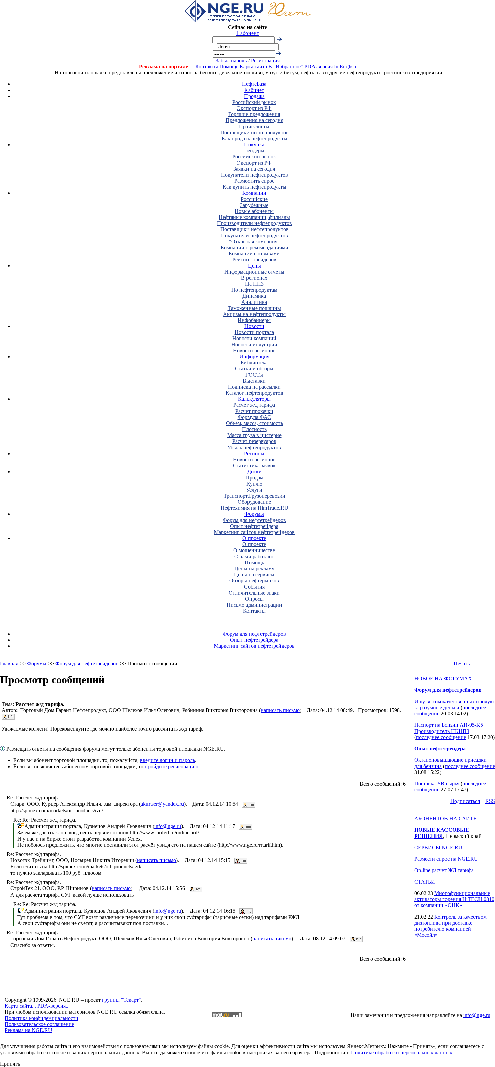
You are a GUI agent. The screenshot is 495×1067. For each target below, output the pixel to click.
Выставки (254, 381)
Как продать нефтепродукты (254, 138)
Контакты (206, 66)
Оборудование (254, 502)
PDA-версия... (53, 1006)
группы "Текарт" (121, 1000)
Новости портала (254, 332)
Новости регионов (254, 350)
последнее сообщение (441, 737)
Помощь (228, 66)
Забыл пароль (231, 60)
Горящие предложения (254, 114)
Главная (9, 663)
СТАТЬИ (424, 882)
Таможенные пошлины (254, 308)
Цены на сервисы (254, 574)
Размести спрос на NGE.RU (446, 859)
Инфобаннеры (254, 320)
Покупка (254, 144)
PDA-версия (318, 66)
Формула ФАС (254, 417)
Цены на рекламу (254, 568)
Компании (254, 193)
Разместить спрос (254, 181)
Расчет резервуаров (254, 441)
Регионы (254, 453)
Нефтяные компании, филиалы (254, 217)
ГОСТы (254, 375)
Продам (254, 478)
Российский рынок (254, 102)
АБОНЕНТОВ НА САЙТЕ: (446, 818)
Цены (254, 266)
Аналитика (254, 302)
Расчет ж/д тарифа (254, 405)
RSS (490, 801)
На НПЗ (254, 284)
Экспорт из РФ (254, 108)
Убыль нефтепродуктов (254, 447)
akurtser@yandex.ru (162, 804)
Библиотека (254, 362)
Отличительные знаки (254, 593)
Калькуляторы (254, 399)
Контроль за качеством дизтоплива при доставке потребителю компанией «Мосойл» (450, 926)
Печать (462, 663)
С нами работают (254, 556)
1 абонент (247, 33)
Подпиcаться (465, 801)
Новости (254, 326)
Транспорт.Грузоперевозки (254, 496)
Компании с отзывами (254, 253)
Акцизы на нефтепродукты (254, 314)
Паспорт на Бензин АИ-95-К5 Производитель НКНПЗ (448, 728)
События (254, 587)
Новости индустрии (254, 344)
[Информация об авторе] (8, 716)
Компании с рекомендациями (254, 247)
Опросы (254, 599)
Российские (254, 199)
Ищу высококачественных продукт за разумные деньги (454, 704)
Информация (254, 356)
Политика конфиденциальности (41, 1018)
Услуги (254, 490)
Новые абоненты (254, 211)
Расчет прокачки (254, 411)
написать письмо (280, 710)
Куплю (254, 484)
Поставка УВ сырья (436, 783)
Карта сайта (253, 66)
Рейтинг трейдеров (254, 259)
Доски (254, 471)
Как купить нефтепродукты (254, 187)
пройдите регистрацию (171, 766)
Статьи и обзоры (254, 368)
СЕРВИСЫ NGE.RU (438, 847)
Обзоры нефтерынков (254, 580)
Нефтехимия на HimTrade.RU (254, 508)
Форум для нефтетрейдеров (254, 520)
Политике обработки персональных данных (401, 1052)
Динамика (254, 296)
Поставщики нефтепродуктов (254, 132)
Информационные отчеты (254, 272)
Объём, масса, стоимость (254, 423)
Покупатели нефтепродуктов (254, 175)
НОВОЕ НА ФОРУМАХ (443, 678)
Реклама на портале (163, 66)
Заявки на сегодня (254, 169)
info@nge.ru (167, 826)
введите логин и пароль (167, 760)
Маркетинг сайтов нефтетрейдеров (254, 532)
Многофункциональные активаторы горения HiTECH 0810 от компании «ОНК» (454, 899)
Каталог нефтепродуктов (254, 393)
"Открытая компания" (254, 241)
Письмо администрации (254, 605)
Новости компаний (254, 338)
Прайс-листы (254, 126)
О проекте (254, 538)
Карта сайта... (20, 1006)
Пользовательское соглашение (39, 1024)
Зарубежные (254, 205)
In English (345, 66)
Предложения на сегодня (254, 120)
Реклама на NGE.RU (28, 1030)
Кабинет (254, 90)
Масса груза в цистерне (254, 435)
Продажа (254, 96)
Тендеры (254, 150)
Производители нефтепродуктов (254, 223)
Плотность (254, 429)
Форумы (254, 514)
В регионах (254, 278)
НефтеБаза (254, 84)
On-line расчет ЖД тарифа (444, 870)
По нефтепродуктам (254, 290)
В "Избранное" (285, 66)
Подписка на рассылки (254, 387)
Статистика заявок (254, 465)
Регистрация (265, 60)
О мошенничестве (254, 550)
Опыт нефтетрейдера (254, 526)
